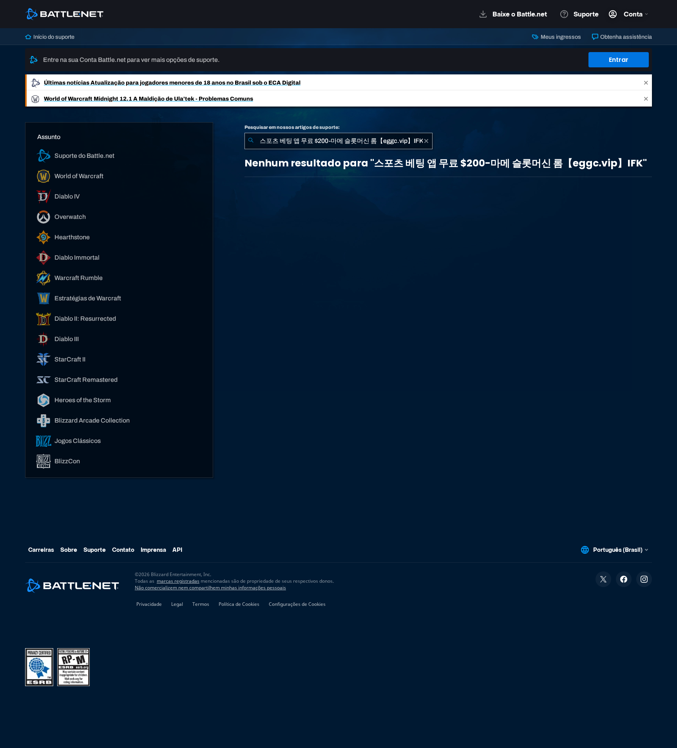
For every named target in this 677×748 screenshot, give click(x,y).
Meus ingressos (560, 37)
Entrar (618, 59)
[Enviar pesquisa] (250, 141)
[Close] (646, 82)
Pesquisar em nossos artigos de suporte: (292, 127)
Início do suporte (53, 37)
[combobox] (338, 141)
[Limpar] (426, 141)
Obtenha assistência (625, 37)
